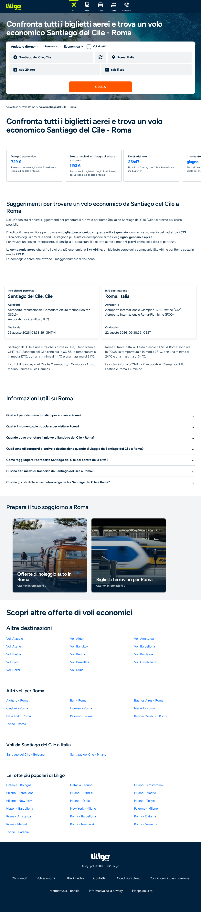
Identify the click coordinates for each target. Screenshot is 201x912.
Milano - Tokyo (144, 801)
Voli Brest (13, 662)
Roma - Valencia (145, 824)
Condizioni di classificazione (169, 878)
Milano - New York (19, 801)
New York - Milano (83, 808)
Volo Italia (12, 107)
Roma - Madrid (16, 824)
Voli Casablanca (145, 662)
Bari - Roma (78, 700)
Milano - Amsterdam (148, 785)
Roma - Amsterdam (20, 816)
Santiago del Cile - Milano (88, 754)
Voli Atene (13, 646)
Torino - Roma (16, 724)
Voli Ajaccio (14, 638)
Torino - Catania (17, 832)
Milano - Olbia (80, 801)
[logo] (13, 6)
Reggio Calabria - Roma (150, 716)
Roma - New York (82, 824)
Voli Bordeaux (143, 654)
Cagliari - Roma (17, 708)
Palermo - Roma (81, 716)
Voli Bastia (13, 654)
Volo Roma (28, 107)
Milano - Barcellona (19, 793)
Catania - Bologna (18, 785)
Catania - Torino (81, 785)
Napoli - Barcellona (19, 808)
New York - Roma (18, 716)
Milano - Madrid (145, 793)
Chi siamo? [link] (19, 878)
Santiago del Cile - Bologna (25, 754)
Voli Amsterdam (145, 638)
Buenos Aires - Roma (148, 700)
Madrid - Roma (144, 708)
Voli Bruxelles (79, 662)
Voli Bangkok (79, 646)
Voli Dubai (77, 670)
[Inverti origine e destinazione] (100, 57)
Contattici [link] (100, 878)
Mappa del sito (142, 891)
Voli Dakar (13, 670)
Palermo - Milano (146, 808)
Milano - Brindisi (81, 793)
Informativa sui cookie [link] (64, 891)
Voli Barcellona (144, 646)
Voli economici (47, 878)
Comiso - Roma (81, 708)
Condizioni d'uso (128, 878)
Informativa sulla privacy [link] (106, 891)
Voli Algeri (77, 638)
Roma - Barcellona (83, 816)
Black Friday (75, 878)
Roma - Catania (145, 816)
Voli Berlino (78, 654)
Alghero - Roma (17, 700)
